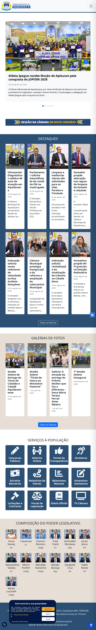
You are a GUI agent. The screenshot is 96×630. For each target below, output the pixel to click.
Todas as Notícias (48, 322)
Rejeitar (48, 614)
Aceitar (48, 619)
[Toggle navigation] (91, 6)
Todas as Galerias (48, 424)
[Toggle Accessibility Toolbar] (91, 625)
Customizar (48, 609)
